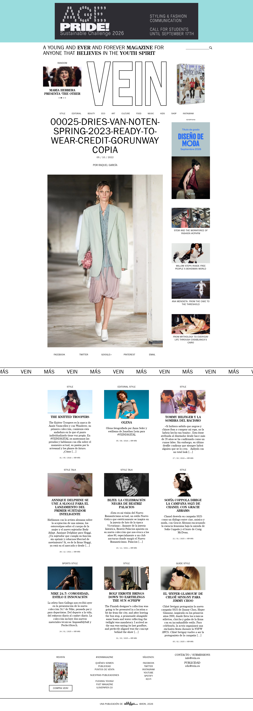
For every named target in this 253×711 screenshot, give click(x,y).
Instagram (188, 114)
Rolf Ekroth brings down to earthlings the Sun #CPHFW (126, 597)
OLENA (126, 422)
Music (151, 114)
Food (138, 114)
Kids (162, 114)
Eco (103, 114)
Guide (179, 564)
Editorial (76, 114)
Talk (73, 470)
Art (113, 114)
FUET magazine (104, 685)
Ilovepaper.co (104, 688)
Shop (173, 114)
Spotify (148, 676)
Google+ (5, 709)
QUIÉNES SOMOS (104, 663)
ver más (77, 458)
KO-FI (148, 679)
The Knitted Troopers (70, 417)
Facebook (148, 663)
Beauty (91, 114)
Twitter (148, 666)
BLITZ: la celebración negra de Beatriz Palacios (126, 504)
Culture (126, 114)
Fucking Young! (104, 681)
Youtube (148, 673)
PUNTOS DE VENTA (104, 670)
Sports (66, 564)
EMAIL (152, 355)
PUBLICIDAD (104, 666)
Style (62, 114)
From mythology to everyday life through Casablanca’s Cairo (190, 340)
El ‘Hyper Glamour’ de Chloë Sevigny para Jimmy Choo (183, 597)
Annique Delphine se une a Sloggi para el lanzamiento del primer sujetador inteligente (70, 507)
